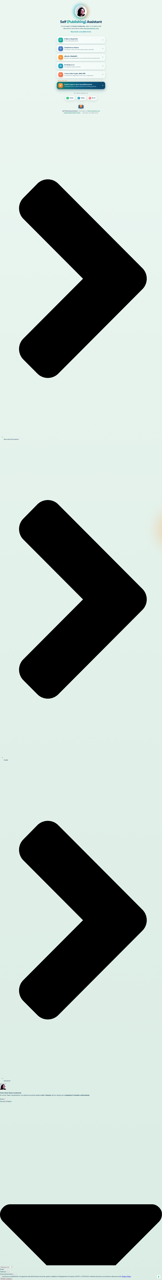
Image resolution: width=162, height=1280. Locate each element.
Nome (2, 1099)
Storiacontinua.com (91, 28)
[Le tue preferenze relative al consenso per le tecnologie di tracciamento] (158, 1276)
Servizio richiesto (6, 1101)
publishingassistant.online (72, 113)
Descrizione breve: (6, 1274)
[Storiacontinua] (81, 106)
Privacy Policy (126, 1276)
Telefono (3, 1272)
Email (2, 1269)
